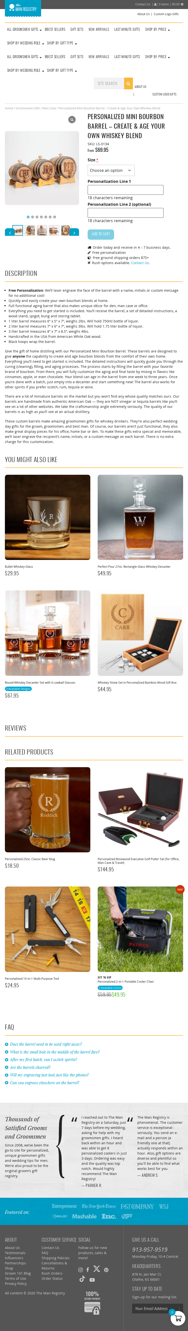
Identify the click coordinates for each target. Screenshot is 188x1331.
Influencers (14, 1258)
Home (9, 108)
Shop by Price (155, 29)
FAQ (45, 1252)
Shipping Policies (56, 1258)
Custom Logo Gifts (166, 14)
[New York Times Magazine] (99, 1206)
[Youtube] (92, 1279)
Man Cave (49, 108)
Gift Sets (76, 29)
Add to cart (101, 234)
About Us (143, 14)
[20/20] (126, 1216)
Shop (9, 1268)
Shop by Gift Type (60, 43)
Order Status (52, 1278)
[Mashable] (84, 1216)
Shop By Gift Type (60, 70)
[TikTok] (82, 1279)
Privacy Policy (16, 1283)
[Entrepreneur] (64, 1206)
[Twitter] (97, 1269)
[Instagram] (80, 1269)
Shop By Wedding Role (24, 43)
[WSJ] (163, 1206)
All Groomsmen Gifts (22, 29)
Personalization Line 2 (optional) (119, 204)
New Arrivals (99, 29)
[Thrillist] (59, 1216)
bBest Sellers (55, 29)
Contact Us (142, 4)
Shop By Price (155, 57)
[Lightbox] (72, 119)
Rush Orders (52, 1273)
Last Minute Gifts (127, 29)
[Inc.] (109, 1216)
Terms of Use (15, 1278)
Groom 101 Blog (18, 1273)
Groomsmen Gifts (28, 108)
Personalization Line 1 (109, 181)
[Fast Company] (137, 1206)
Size (93, 160)
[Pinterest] (106, 1269)
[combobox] (113, 83)
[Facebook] (87, 1269)
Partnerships (15, 1263)
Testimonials (15, 1252)
